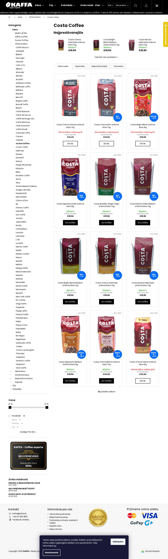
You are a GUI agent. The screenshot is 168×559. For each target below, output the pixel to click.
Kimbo (19, 225)
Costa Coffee (23, 143)
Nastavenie (51, 552)
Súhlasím (118, 541)
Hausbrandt (21, 193)
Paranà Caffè (22, 314)
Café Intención (23, 125)
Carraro (19, 136)
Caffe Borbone (22, 111)
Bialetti (19, 54)
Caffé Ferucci (22, 47)
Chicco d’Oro (22, 200)
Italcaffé (20, 211)
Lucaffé (19, 243)
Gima (18, 179)
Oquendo (20, 307)
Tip (15, 427)
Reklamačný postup (59, 517)
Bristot (19, 108)
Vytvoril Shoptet (152, 551)
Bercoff (19, 97)
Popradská (20, 328)
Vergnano (20, 364)
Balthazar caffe (23, 86)
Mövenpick (21, 289)
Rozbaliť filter (27, 432)
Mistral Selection (23, 271)
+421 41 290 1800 (20, 516)
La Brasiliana (21, 229)
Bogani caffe (22, 100)
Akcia (16, 419)
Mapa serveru (56, 529)
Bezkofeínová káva (24, 378)
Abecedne (118, 66)
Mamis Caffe (22, 246)
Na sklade (18, 415)
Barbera (19, 90)
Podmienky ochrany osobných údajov (64, 521)
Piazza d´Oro (21, 325)
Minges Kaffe (22, 268)
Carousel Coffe (23, 133)
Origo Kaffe (21, 303)
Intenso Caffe (22, 207)
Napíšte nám (55, 526)
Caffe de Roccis (23, 115)
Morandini (20, 282)
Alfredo (19, 76)
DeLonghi (20, 58)
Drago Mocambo (23, 165)
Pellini (18, 321)
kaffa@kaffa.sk (19, 513)
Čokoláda (16, 389)
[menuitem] (39, 5)
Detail (70, 143)
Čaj (14, 385)
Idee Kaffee (21, 197)
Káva (15, 29)
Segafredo (20, 339)
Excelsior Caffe (23, 175)
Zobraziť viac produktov (106, 57)
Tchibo (19, 346)
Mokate (19, 275)
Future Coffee (21, 40)
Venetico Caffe (23, 360)
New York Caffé (23, 296)
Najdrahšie (80, 66)
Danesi (19, 154)
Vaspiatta (20, 357)
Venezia (19, 61)
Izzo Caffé (20, 214)
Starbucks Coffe (23, 343)
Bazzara (19, 93)
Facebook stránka (20, 519)
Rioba (18, 332)
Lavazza (19, 232)
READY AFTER (21, 33)
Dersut (19, 161)
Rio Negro (20, 335)
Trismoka (20, 353)
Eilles (18, 172)
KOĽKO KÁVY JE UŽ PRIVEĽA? (22, 494)
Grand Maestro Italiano (26, 186)
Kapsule (18, 382)
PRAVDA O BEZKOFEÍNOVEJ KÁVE (24, 483)
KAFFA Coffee (21, 36)
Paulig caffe (21, 311)
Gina (18, 182)
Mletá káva (20, 371)
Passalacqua (21, 318)
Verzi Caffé (21, 368)
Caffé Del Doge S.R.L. (25, 118)
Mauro (19, 257)
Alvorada (20, 72)
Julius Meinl (21, 222)
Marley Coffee (22, 254)
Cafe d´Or (20, 65)
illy (17, 204)
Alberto (19, 68)
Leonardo (20, 236)
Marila (18, 250)
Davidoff (20, 157)
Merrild (19, 261)
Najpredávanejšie (99, 66)
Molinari (19, 279)
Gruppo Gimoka (23, 190)
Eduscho (20, 168)
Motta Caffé (21, 286)
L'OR (18, 239)
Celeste (19, 140)
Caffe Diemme (23, 122)
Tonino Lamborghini (25, 350)
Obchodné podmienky (60, 514)
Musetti (19, 293)
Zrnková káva (21, 44)
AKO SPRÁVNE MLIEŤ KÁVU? (21, 489)
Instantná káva (22, 375)
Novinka (17, 423)
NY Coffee (20, 300)
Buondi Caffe (22, 104)
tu (55, 545)
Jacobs (19, 218)
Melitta (19, 264)
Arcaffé (19, 79)
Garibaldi (20, 51)
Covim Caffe (22, 147)
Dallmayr (20, 150)
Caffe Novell (21, 129)
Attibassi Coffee (23, 83)
